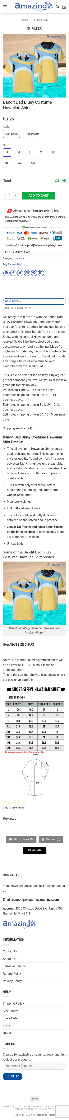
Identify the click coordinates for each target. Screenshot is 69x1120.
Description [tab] (13, 301)
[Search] (57, 6)
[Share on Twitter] (20, 273)
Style (6, 126)
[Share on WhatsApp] (6, 273)
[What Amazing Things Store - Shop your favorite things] (34, 7)
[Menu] (5, 6)
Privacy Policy (12, 981)
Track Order (10, 1018)
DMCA (7, 1033)
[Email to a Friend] (27, 273)
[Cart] (64, 7)
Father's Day (14, 264)
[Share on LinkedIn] (41, 273)
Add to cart (39, 195)
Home (25, 20)
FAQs (6, 1026)
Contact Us (10, 951)
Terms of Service (14, 966)
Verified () (52, 839)
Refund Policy (12, 974)
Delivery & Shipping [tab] (18, 307)
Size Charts (10, 1011)
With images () (23, 839)
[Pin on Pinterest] (34, 273)
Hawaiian (41, 20)
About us (9, 959)
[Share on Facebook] (13, 273)
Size (6, 145)
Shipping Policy (13, 1003)
